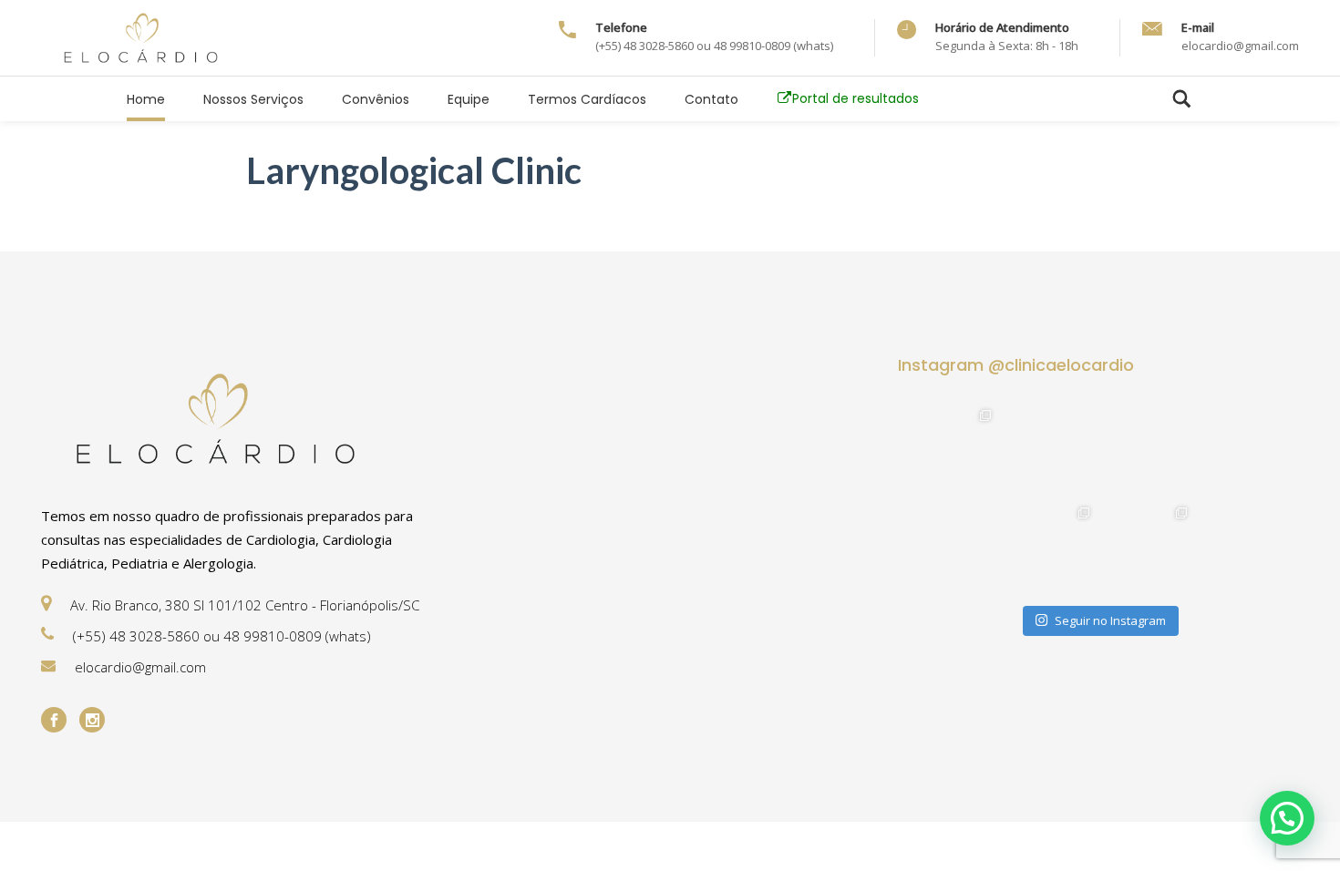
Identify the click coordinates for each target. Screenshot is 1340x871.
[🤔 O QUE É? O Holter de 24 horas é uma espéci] (1147, 547)
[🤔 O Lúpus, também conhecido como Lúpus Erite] (951, 449)
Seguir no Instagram (1110, 620)
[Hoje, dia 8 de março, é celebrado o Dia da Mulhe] (951, 547)
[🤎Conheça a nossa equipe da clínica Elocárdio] (1049, 449)
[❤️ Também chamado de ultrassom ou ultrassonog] (1049, 547)
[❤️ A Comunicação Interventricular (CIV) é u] (1245, 449)
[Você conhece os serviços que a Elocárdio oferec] (1147, 449)
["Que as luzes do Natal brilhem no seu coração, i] (1245, 547)
